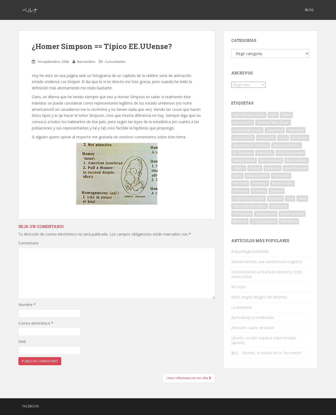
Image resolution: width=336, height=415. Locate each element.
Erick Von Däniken (290, 153)
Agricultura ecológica (249, 115)
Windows (240, 221)
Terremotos (242, 213)
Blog (309, 10)
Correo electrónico (35, 323)
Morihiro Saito (282, 183)
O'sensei (259, 191)
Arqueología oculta (247, 130)
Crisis (283, 137)
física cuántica (296, 160)
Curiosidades (115, 61)
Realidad (275, 198)
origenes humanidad (248, 198)
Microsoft (240, 183)
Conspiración (243, 137)
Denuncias (299, 137)
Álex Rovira (289, 221)
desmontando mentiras (250, 145)
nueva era (240, 191)
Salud (302, 198)
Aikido (286, 115)
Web (22, 341)
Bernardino (86, 61)
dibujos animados (286, 145)
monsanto (259, 183)
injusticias (272, 168)
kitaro (237, 175)
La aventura (241, 307)
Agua (273, 115)
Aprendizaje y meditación (252, 317)
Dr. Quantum (242, 153)
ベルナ (30, 10)
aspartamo (274, 130)
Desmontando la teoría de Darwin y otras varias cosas (266, 274)
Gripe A (238, 168)
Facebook (30, 406)
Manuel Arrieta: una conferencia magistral (266, 261)
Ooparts (276, 191)
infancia (255, 168)
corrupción (266, 137)
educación (264, 153)
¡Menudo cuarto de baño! (252, 327)
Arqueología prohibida (250, 251)
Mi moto (238, 286)
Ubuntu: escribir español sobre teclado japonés (263, 340)
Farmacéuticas (270, 160)
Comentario (28, 243)
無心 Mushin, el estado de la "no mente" (266, 352)
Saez (290, 198)
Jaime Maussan (296, 168)
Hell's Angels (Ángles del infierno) (259, 296)
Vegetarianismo (292, 213)
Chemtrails (296, 130)
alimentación (242, 122)
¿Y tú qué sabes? (263, 221)
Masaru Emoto (257, 175)
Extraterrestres (244, 160)
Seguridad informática (249, 206)
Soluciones (279, 206)
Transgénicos (266, 213)
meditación (281, 175)
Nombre (27, 304)
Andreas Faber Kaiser (273, 122)
